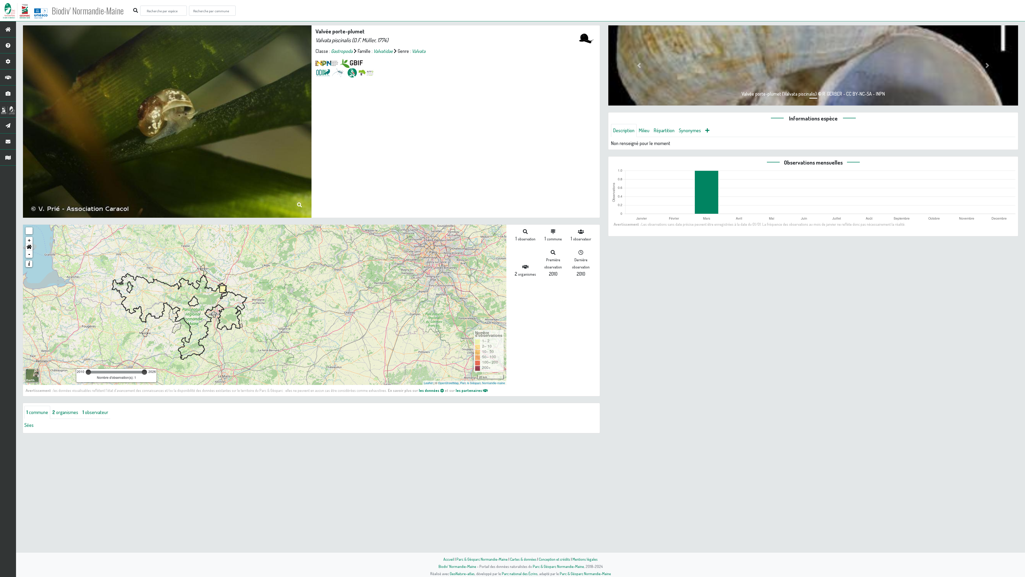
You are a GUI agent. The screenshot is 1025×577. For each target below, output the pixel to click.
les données (429, 390)
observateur (95, 412)
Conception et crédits (554, 559)
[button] (29, 247)
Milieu (644, 130)
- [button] (29, 254)
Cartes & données (523, 559)
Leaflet (428, 383)
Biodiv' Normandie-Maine (88, 10)
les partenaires (469, 390)
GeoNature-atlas (462, 573)
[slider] (88, 372)
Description (623, 130)
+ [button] (29, 240)
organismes (65, 412)
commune (37, 412)
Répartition (664, 130)
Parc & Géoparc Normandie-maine (482, 383)
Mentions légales (585, 559)
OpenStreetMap (448, 383)
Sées (29, 425)
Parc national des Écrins (520, 573)
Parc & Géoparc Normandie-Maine (482, 559)
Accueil (448, 559)
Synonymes (690, 130)
